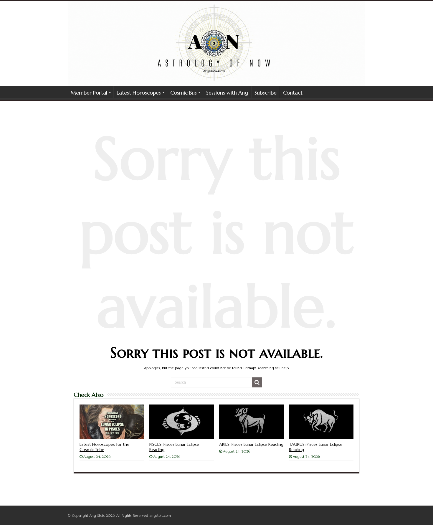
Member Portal (89, 92)
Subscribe (265, 92)
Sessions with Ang (227, 92)
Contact (293, 92)
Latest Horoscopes (139, 92)
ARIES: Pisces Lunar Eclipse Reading (251, 444)
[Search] (257, 382)
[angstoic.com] (216, 43)
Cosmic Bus (183, 92)
